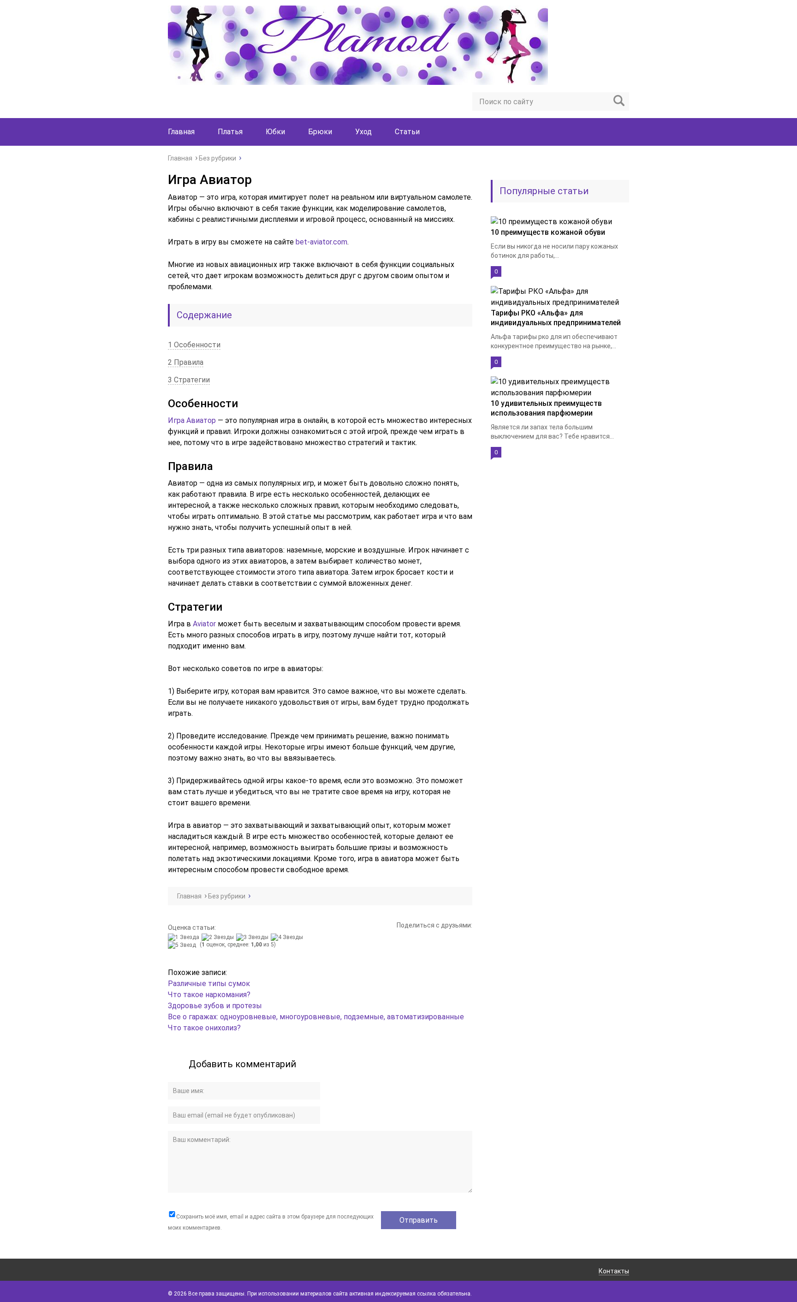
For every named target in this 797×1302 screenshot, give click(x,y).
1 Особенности (194, 344)
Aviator (204, 623)
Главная (181, 131)
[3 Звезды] (253, 937)
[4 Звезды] (288, 937)
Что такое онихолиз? (204, 1027)
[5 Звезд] (183, 945)
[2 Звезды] (219, 937)
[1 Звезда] (185, 937)
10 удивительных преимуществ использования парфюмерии (546, 408)
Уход (363, 131)
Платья (230, 131)
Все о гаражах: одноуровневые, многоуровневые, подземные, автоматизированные (316, 1016)
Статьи (407, 131)
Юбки (275, 131)
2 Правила (185, 362)
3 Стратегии (189, 379)
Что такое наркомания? (209, 994)
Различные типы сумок (209, 983)
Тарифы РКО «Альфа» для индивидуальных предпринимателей (556, 318)
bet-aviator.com (321, 242)
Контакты (614, 1271)
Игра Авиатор (192, 420)
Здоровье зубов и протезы (215, 1005)
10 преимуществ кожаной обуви (548, 232)
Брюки (320, 131)
